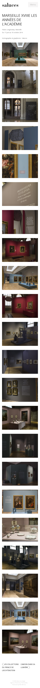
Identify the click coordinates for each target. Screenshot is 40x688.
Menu (33, 4)
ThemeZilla (24, 683)
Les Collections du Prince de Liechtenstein (10, 667)
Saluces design (21, 681)
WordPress (22, 684)
